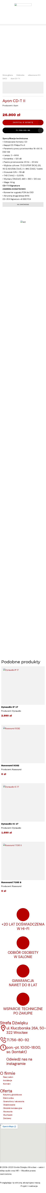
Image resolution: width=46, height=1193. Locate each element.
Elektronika (20, 75)
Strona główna (8, 75)
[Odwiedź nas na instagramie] (3, 1059)
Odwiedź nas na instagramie (19, 1061)
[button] (23, 24)
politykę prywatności (10, 1186)
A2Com (41, 1186)
